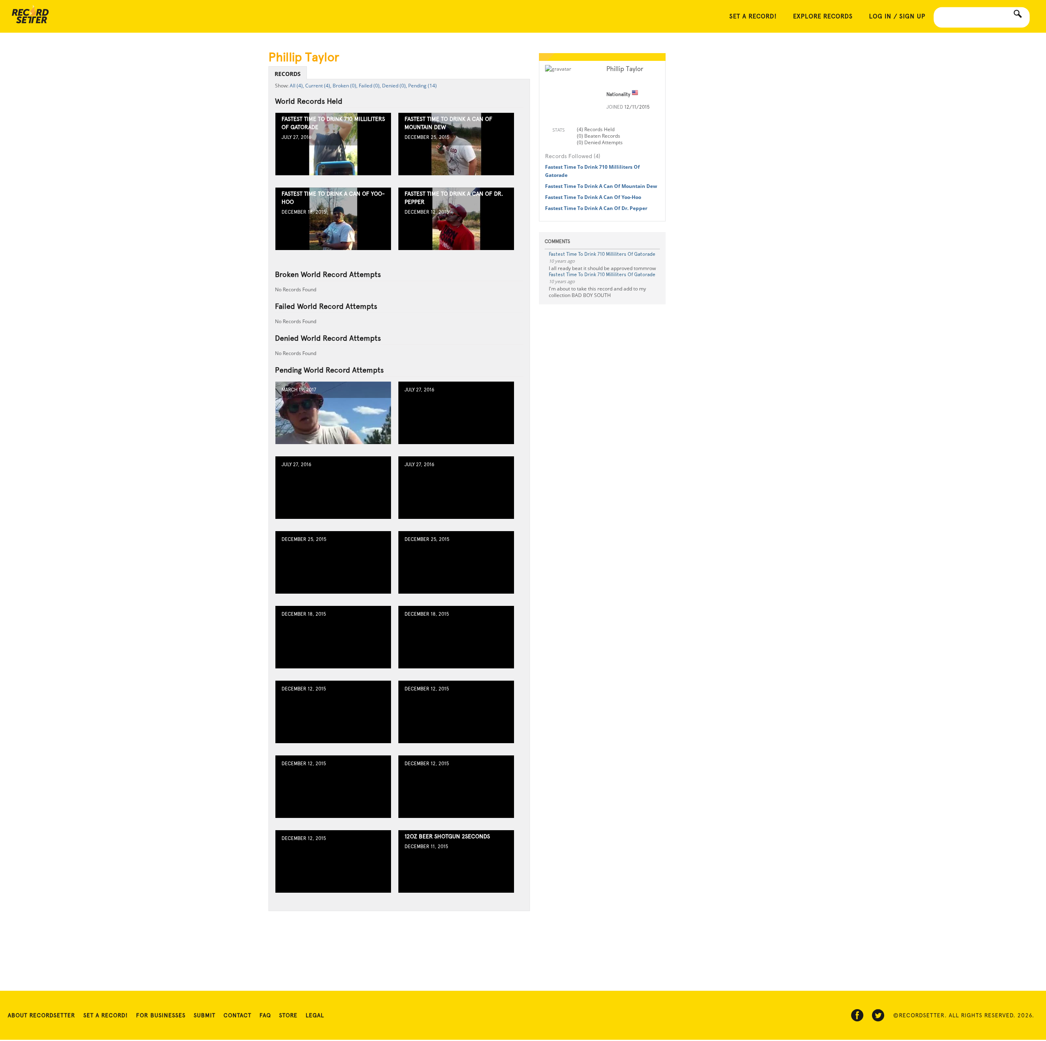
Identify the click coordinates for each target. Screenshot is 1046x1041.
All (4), (297, 85)
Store (288, 1015)
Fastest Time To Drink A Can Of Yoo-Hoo (593, 197)
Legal (315, 1015)
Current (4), (318, 85)
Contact (237, 1015)
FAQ (265, 1015)
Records (288, 74)
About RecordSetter (41, 1015)
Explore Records (823, 16)
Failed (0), (370, 85)
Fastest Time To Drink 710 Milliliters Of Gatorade (602, 254)
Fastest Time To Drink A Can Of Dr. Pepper (596, 208)
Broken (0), (345, 85)
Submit (204, 1015)
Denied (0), (394, 85)
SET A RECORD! (753, 16)
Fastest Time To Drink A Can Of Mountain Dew (601, 186)
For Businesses (161, 1015)
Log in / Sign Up (897, 16)
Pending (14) (422, 85)
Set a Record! (105, 1015)
